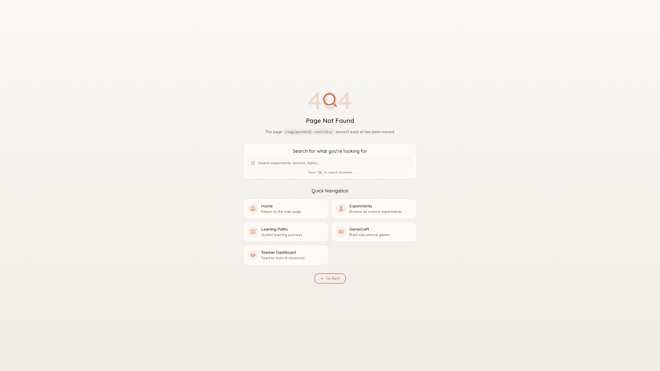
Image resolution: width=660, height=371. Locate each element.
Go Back (333, 278)
